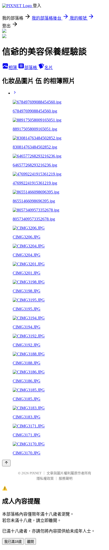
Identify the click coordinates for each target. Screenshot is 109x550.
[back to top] (6, 463)
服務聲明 (65, 478)
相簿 (13, 67)
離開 (30, 542)
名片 (48, 67)
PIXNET (36, 473)
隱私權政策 (45, 478)
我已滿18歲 (13, 542)
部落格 (31, 67)
